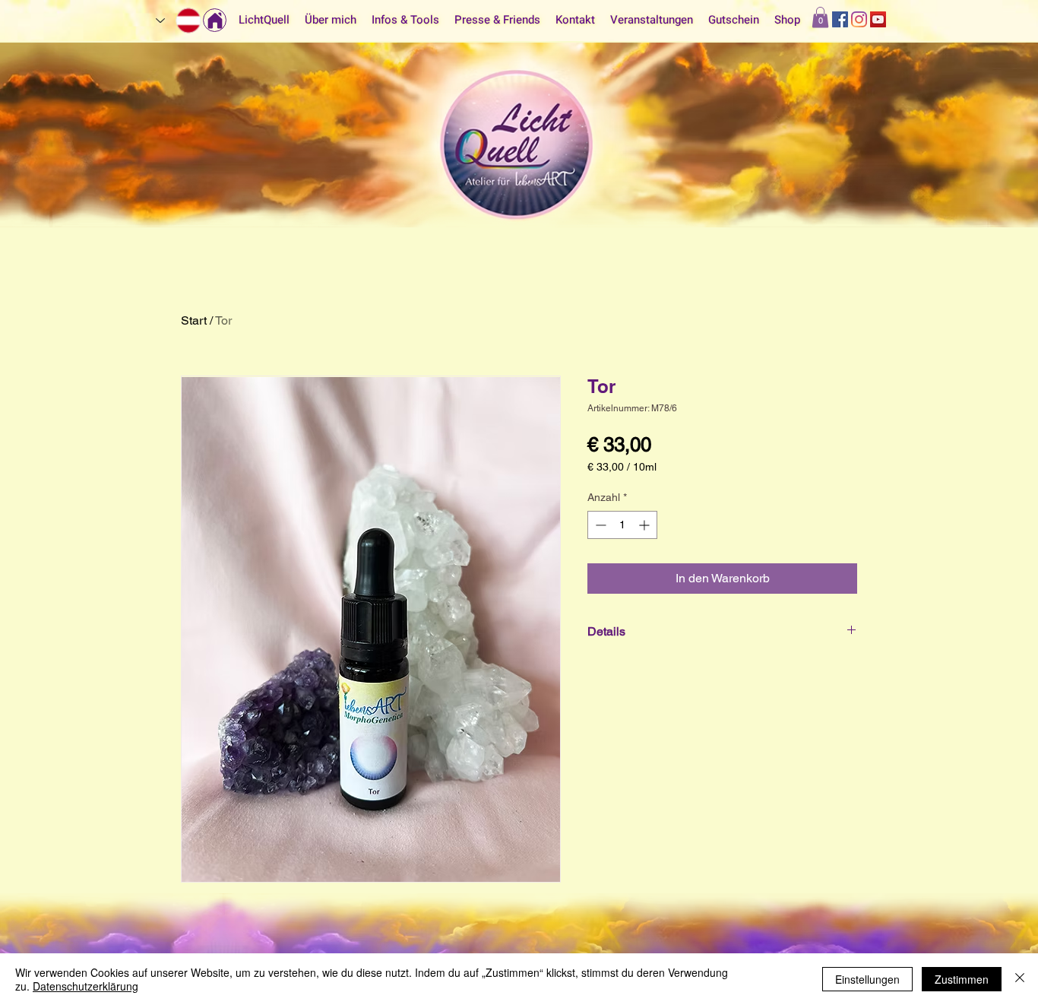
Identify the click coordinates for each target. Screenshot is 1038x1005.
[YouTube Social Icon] (878, 19)
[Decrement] (599, 525)
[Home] (214, 20)
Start (194, 320)
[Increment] (645, 525)
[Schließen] (1020, 979)
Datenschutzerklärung (85, 986)
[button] (820, 17)
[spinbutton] (622, 525)
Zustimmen (962, 979)
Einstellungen (867, 979)
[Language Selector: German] (179, 20)
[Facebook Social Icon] (840, 19)
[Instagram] (859, 19)
